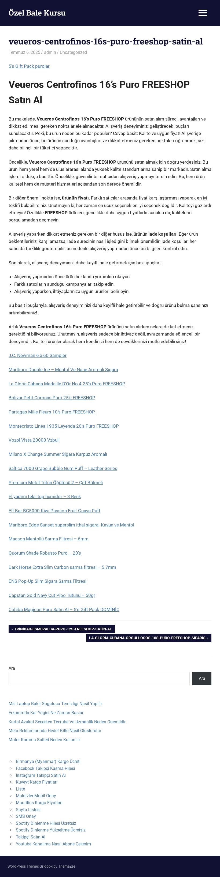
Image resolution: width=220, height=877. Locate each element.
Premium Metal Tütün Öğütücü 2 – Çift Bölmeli (56, 482)
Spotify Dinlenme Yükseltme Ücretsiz (51, 830)
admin (50, 52)
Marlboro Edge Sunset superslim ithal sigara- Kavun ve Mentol (71, 525)
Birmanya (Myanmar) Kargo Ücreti (48, 761)
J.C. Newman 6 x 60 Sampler (38, 355)
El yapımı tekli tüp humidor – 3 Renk (45, 496)
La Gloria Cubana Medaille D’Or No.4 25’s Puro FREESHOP (67, 383)
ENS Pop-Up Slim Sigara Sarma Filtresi (47, 581)
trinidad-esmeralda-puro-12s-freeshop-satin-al (63, 630)
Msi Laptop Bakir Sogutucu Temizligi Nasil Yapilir (55, 703)
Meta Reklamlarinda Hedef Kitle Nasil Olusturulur (55, 730)
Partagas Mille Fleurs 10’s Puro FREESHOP (52, 412)
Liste (20, 789)
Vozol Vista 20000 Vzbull (34, 440)
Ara (12, 668)
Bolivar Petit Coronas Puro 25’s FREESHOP (52, 397)
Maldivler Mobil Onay (36, 795)
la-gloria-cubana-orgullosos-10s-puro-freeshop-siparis (147, 638)
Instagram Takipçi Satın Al (41, 775)
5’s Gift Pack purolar (29, 66)
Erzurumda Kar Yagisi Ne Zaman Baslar (46, 712)
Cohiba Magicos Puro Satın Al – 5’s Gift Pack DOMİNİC (64, 609)
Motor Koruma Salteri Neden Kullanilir (44, 739)
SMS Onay (26, 816)
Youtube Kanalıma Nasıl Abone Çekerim (53, 843)
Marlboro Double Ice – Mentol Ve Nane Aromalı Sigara (63, 369)
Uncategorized (73, 52)
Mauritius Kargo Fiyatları (39, 802)
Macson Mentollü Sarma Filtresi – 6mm (49, 538)
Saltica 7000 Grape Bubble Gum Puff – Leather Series (63, 468)
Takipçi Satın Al (30, 837)
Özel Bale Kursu (37, 13)
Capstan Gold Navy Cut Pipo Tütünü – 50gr (52, 595)
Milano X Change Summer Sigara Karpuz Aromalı (58, 454)
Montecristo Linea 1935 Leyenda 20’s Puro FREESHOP (64, 426)
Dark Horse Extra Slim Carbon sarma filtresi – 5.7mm (62, 567)
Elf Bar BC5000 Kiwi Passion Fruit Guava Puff (54, 510)
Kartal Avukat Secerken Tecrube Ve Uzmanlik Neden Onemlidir (67, 721)
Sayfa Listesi (28, 809)
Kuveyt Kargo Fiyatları (36, 782)
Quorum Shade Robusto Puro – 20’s (45, 553)
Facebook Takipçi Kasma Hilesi (45, 768)
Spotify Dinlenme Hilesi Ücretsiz (46, 823)
